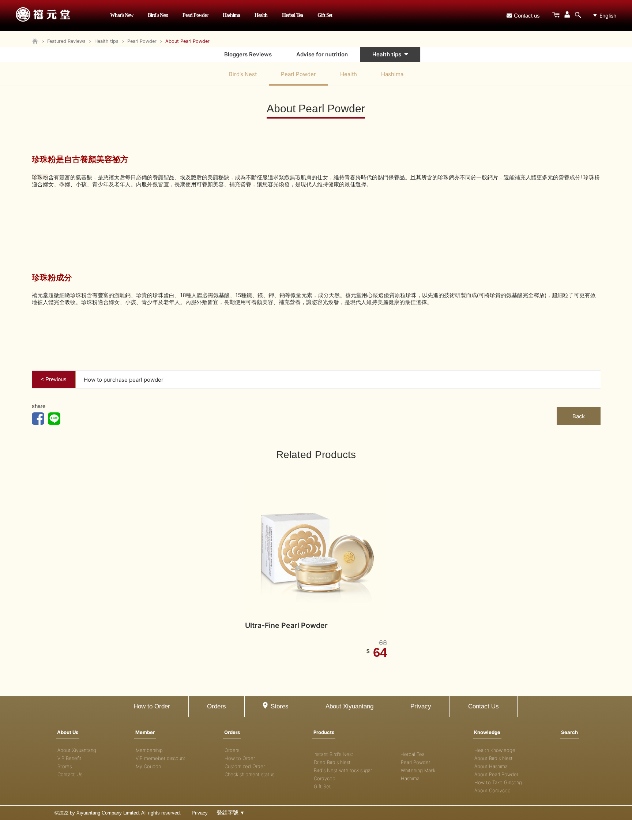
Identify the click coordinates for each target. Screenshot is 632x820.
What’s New (121, 15)
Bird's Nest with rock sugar (343, 770)
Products (323, 732)
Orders (216, 706)
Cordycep (324, 778)
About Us (67, 732)
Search (569, 732)
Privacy (420, 706)
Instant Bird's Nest (333, 754)
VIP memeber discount (160, 758)
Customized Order (245, 766)
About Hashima (491, 766)
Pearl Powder (195, 15)
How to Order (151, 706)
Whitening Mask (418, 770)
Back (578, 416)
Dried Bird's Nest (332, 762)
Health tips (106, 41)
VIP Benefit (69, 758)
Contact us (527, 15)
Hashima (231, 15)
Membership (149, 750)
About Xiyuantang (349, 706)
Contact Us (483, 706)
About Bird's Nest (493, 758)
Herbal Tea (292, 15)
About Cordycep (492, 790)
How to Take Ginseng (498, 782)
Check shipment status (249, 774)
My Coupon (148, 766)
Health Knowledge (494, 750)
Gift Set (324, 15)
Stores (280, 706)
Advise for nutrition (322, 54)
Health (261, 15)
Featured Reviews (66, 41)
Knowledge (487, 732)
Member (145, 732)
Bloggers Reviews (248, 54)
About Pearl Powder (496, 774)
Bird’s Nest (243, 74)
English (607, 15)
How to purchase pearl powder (123, 379)
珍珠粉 (40, 177)
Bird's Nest (158, 15)
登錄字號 (231, 812)
